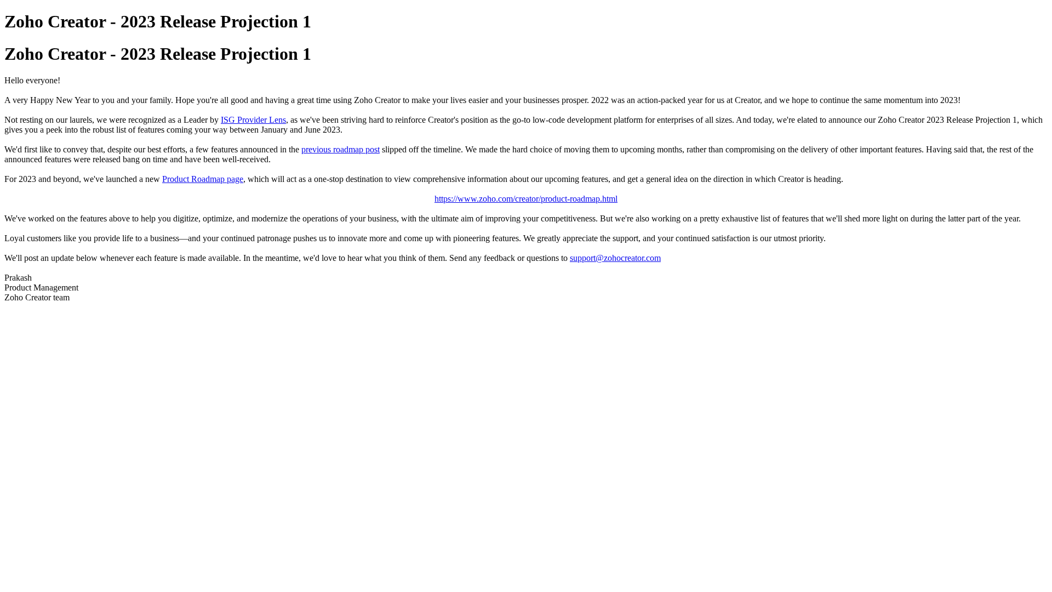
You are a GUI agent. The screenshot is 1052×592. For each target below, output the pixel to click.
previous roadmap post (340, 149)
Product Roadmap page (202, 179)
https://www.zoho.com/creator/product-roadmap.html (526, 198)
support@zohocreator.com (615, 258)
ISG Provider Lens (253, 119)
